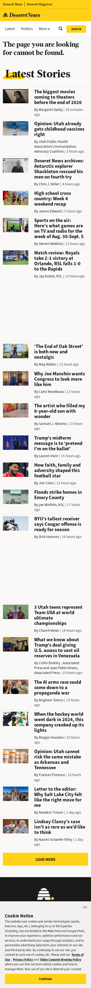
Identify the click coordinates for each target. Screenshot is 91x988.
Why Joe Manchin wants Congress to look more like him (59, 379)
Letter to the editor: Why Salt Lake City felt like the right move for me (58, 797)
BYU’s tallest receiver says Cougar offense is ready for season (57, 524)
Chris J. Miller (49, 184)
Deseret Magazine (39, 4)
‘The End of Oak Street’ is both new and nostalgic (58, 351)
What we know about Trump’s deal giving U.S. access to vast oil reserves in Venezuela (57, 647)
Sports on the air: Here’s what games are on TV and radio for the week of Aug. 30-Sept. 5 (59, 228)
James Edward (50, 211)
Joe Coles (46, 483)
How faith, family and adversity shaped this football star (57, 470)
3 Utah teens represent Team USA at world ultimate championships (58, 615)
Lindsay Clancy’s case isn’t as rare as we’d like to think (59, 827)
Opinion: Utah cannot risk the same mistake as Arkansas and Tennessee (57, 759)
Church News (49, 630)
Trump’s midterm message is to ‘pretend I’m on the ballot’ (58, 443)
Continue (45, 979)
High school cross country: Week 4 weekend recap (52, 198)
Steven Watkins (51, 243)
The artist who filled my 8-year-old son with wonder (59, 411)
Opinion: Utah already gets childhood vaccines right (59, 129)
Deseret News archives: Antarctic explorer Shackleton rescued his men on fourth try (59, 169)
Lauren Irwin (48, 455)
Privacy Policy (23, 959)
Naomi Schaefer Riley (55, 839)
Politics (27, 28)
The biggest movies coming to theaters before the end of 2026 (58, 97)
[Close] (85, 908)
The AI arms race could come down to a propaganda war (57, 687)
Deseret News (13, 4)
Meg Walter (47, 364)
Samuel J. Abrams (52, 423)
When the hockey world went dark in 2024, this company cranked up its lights (59, 722)
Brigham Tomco (51, 700)
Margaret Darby (51, 109)
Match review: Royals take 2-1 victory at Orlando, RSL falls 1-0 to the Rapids (57, 261)
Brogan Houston (51, 737)
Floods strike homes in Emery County (58, 495)
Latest (10, 28)
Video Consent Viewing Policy (60, 959)
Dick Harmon (49, 536)
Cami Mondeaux (51, 391)
